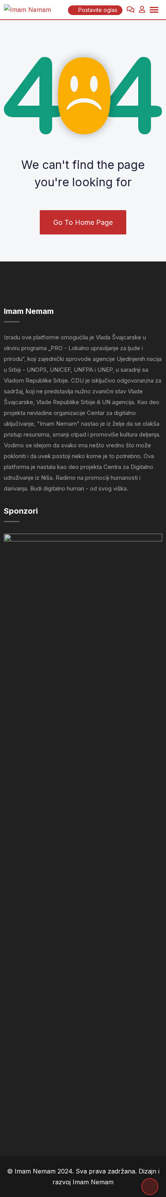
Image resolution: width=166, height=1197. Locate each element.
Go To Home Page (83, 222)
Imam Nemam (93, 1182)
